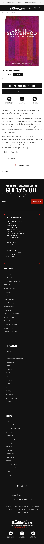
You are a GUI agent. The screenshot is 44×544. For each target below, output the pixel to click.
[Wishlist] (34, 8)
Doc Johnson (10, 395)
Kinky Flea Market (12, 425)
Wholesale (9, 450)
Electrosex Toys (9, 299)
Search (8, 472)
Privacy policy (12, 509)
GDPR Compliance (12, 461)
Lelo (7, 387)
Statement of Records (13, 468)
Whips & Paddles (10, 317)
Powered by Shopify (24, 506)
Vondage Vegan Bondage (15, 359)
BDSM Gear (8, 274)
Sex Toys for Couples (11, 332)
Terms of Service (12, 457)
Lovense (8, 384)
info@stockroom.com (13, 245)
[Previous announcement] (4, 2)
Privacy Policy (10, 454)
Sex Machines (9, 307)
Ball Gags (7, 292)
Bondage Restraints (11, 278)
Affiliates (9, 446)
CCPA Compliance (12, 464)
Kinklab (8, 351)
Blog (7, 421)
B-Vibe (8, 377)
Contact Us (10, 436)
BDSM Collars (9, 285)
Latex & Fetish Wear (11, 314)
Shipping (4, 80)
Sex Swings (8, 310)
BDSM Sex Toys (9, 289)
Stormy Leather (11, 355)
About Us (9, 432)
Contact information (23, 512)
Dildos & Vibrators (10, 325)
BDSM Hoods (8, 296)
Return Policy (10, 439)
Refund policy (35, 506)
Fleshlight (9, 391)
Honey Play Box (11, 398)
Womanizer (9, 369)
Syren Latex (10, 362)
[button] (4, 8)
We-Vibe (9, 373)
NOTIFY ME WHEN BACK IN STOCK (22, 86)
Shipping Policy (11, 443)
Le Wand (9, 380)
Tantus (8, 366)
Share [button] (6, 171)
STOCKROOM (14, 506)
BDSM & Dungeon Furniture (14, 281)
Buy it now (22, 92)
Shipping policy (33, 509)
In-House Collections (13, 428)
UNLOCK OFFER (37, 201)
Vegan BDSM (8, 328)
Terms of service (22, 509)
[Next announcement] (40, 2)
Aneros (8, 402)
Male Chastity (9, 303)
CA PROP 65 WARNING (9, 158)
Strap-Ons (7, 321)
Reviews (9, 475)
